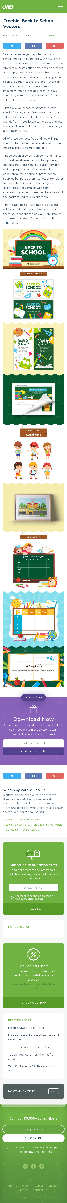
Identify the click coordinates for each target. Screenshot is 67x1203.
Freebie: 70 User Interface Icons (21, 819)
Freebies (51, 35)
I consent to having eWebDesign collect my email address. (34, 897)
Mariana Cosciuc (16, 35)
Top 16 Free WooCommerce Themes (31, 1047)
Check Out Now (33, 1002)
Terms (24, 1190)
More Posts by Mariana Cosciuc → (22, 829)
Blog (25, 1185)
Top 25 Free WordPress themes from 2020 (32, 1056)
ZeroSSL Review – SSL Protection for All (31, 1068)
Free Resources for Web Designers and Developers (33, 1037)
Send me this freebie (33, 751)
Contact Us (40, 1190)
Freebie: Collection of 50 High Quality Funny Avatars (32, 824)
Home (13, 1185)
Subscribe (33, 909)
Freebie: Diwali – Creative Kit (26, 1027)
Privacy (53, 1185)
